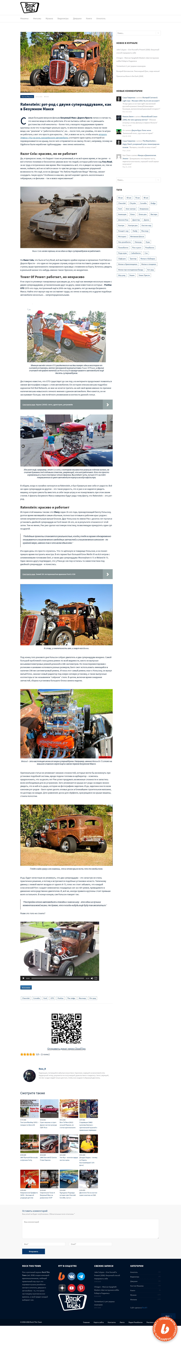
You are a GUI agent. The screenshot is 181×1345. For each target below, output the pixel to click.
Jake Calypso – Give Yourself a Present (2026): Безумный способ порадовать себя (107, 1275)
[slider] (58, 978)
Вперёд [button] (103, 338)
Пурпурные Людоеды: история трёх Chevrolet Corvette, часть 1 (68, 1195)
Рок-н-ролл (136, 247)
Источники (26, 987)
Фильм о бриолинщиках (127, 264)
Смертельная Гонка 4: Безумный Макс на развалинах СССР (47, 1195)
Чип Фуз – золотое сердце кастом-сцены (69, 1158)
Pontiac (61, 998)
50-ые (120, 197)
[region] (66, 339)
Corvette (36, 998)
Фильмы (37, 18)
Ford (45, 998)
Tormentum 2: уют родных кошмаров (131, 66)
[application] (59, 951)
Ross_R (42, 1068)
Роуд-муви (122, 253)
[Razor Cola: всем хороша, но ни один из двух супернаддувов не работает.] (66, 217)
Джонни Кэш (123, 220)
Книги (89, 18)
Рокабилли (149, 247)
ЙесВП (144, 1307)
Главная (86, 1322)
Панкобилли (123, 247)
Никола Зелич (128, 116)
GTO (52, 998)
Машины (24, 18)
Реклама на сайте (154, 1322)
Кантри (121, 225)
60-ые (129, 197)
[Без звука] (92, 978)
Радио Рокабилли (135, 1322)
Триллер (133, 258)
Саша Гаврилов (129, 97)
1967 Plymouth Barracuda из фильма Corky (29, 1158)
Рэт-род (93, 998)
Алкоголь (101, 18)
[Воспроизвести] (23, 978)
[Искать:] (134, 33)
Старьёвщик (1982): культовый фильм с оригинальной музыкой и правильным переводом (88, 1126)
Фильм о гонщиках (148, 264)
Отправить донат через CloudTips (66, 1048)
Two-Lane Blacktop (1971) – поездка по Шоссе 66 (29, 1123)
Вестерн (154, 214)
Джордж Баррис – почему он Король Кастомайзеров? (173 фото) (88, 1161)
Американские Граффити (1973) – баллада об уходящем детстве (29, 1195)
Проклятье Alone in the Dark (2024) (129, 76)
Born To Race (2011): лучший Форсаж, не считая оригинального (67, 1125)
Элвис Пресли (144, 275)
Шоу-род (121, 275)
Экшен (131, 275)
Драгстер (136, 220)
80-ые (146, 197)
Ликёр (134, 231)
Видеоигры (63, 18)
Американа (144, 209)
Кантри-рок (133, 225)
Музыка (49, 18)
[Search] (158, 33)
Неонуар (138, 242)
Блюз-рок (143, 214)
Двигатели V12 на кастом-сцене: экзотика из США (88, 1194)
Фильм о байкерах (147, 258)
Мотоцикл (122, 236)
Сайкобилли (136, 253)
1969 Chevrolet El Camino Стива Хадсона (48, 1158)
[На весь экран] (96, 978)
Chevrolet (26, 998)
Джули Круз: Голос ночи (141, 130)
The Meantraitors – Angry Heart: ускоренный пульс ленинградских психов (141, 144)
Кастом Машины (27, 97)
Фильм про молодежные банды (130, 270)
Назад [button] (30, 338)
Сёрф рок (122, 258)
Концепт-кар (123, 231)
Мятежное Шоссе (137, 236)
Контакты (112, 1322)
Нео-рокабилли (124, 242)
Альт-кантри (131, 209)
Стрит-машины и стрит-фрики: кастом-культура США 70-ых (48, 1125)
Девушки (77, 18)
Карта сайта (99, 1322)
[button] (60, 951)
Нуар (148, 242)
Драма (146, 220)
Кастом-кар (146, 225)
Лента (122, 1322)
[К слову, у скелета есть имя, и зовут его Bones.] (66, 614)
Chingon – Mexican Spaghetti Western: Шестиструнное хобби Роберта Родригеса (106, 1290)
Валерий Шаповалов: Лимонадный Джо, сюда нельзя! (138, 71)
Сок (146, 253)
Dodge (153, 203)
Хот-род (150, 270)
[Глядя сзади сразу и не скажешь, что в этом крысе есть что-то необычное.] (66, 835)
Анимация (122, 214)
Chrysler (133, 203)
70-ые (137, 197)
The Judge (71, 998)
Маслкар (82, 998)
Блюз (132, 214)
